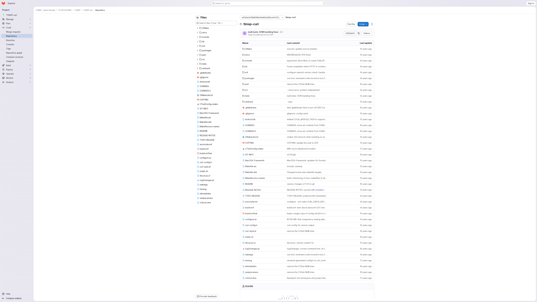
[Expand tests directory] (197, 64)
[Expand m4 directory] (197, 46)
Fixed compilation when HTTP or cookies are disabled (307, 66)
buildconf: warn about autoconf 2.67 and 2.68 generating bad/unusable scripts (307, 207)
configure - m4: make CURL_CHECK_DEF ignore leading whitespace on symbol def (307, 201)
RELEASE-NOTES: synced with (305, 190)
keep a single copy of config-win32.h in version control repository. (307, 213)
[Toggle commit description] (281, 32)
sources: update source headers (302, 49)
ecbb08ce (319, 190)
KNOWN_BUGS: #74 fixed (299, 55)
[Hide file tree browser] (197, 17)
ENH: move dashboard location (301, 149)
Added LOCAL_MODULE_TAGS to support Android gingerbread (307, 119)
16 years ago (366, 84)
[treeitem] (216, 28)
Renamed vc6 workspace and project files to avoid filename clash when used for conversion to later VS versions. (307, 278)
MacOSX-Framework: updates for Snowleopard (307, 160)
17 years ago (366, 149)
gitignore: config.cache (297, 113)
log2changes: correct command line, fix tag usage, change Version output (307, 248)
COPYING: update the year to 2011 (302, 143)
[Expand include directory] (197, 37)
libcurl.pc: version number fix (300, 243)
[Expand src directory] (197, 59)
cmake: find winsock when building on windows (307, 137)
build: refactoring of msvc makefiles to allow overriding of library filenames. (307, 178)
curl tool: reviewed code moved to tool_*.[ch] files (307, 78)
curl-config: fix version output (300, 225)
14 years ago (366, 55)
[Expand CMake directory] (197, 28)
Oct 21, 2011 (268, 35)
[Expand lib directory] (197, 41)
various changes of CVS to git (301, 184)
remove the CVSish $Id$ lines (300, 84)
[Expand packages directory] (197, 50)
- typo (290, 102)
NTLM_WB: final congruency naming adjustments (307, 219)
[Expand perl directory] (197, 55)
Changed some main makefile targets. (304, 172)
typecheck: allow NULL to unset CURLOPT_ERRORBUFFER (307, 60)
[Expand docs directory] (197, 32)
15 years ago (366, 49)
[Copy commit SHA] (358, 33)
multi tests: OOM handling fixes (263, 32)
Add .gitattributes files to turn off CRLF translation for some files (307, 107)
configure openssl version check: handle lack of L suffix (307, 72)
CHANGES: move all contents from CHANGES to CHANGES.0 (307, 125)
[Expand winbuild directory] (197, 68)
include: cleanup (294, 166)
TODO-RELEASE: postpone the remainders (306, 196)
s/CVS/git (291, 154)
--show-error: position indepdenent (303, 90)
